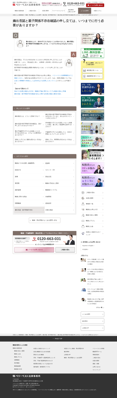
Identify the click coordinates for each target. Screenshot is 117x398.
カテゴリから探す (22, 156)
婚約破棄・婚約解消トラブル (41, 366)
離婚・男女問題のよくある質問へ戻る (44, 220)
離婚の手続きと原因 (52, 183)
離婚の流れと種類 (92, 215)
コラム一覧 (99, 307)
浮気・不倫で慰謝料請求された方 (43, 360)
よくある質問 (84, 10)
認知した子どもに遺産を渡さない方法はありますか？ (28, 140)
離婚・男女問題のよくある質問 (73, 357)
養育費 (17, 183)
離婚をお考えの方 (92, 209)
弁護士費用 (45, 10)
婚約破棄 (18, 190)
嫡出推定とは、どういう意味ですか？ (27, 116)
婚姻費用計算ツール (93, 76)
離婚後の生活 (18, 369)
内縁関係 (48, 196)
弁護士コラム (97, 10)
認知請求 (48, 203)
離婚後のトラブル (51, 190)
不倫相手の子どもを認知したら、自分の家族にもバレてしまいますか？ (58, 133)
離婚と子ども (90, 220)
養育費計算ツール (92, 70)
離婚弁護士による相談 (20, 345)
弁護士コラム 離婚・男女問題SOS (74, 348)
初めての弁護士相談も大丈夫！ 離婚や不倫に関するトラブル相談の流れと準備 (40, 91)
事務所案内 (96, 354)
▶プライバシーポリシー (19, 387)
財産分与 (18, 170)
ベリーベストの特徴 (98, 348)
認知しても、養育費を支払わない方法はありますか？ (58, 140)
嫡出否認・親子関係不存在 (24, 210)
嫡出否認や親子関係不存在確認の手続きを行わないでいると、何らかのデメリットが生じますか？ (58, 116)
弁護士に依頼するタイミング (93, 233)
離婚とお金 (89, 226)
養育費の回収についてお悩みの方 (43, 363)
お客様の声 (85, 328)
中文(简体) (95, 2)
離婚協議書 (17, 366)
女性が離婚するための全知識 (41, 351)
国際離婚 (18, 203)
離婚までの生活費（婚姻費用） (25, 163)
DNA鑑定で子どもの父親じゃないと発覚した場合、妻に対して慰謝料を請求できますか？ (58, 124)
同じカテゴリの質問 (23, 108)
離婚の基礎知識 (19, 10)
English (89, 2)
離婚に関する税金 (21, 196)
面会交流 (48, 176)
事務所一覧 (89, 204)
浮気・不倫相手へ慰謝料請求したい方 (44, 357)
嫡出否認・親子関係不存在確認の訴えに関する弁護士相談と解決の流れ (37, 94)
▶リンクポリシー (30, 387)
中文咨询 (84, 249)
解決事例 (84, 321)
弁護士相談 (49, 210)
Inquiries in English (87, 245)
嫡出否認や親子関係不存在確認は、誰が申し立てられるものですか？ (28, 124)
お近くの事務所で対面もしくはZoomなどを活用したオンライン (35, 80)
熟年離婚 (16, 363)
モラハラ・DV (50, 170)
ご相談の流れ (32, 10)
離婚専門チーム (97, 351)
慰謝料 (47, 163)
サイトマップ (96, 370)
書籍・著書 (96, 363)
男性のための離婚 (38, 354)
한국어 (101, 2)
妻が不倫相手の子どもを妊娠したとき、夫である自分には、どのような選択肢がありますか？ (28, 133)
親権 (16, 176)
